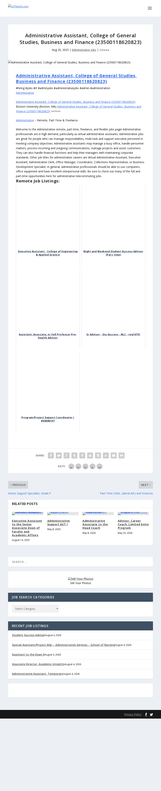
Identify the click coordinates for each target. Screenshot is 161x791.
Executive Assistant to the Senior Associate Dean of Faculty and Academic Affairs (27, 528)
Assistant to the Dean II (28, 654)
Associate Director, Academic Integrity (38, 664)
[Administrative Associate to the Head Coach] (98, 513)
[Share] (51, 455)
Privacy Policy (132, 714)
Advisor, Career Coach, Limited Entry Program (133, 524)
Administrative (25, 93)
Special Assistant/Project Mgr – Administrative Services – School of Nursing (63, 645)
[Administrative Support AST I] (63, 513)
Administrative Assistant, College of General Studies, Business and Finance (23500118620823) (76, 78)
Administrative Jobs (84, 50)
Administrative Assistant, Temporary (37, 674)
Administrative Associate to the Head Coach (95, 524)
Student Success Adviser (28, 635)
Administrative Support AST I (58, 522)
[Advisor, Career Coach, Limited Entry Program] (133, 513)
